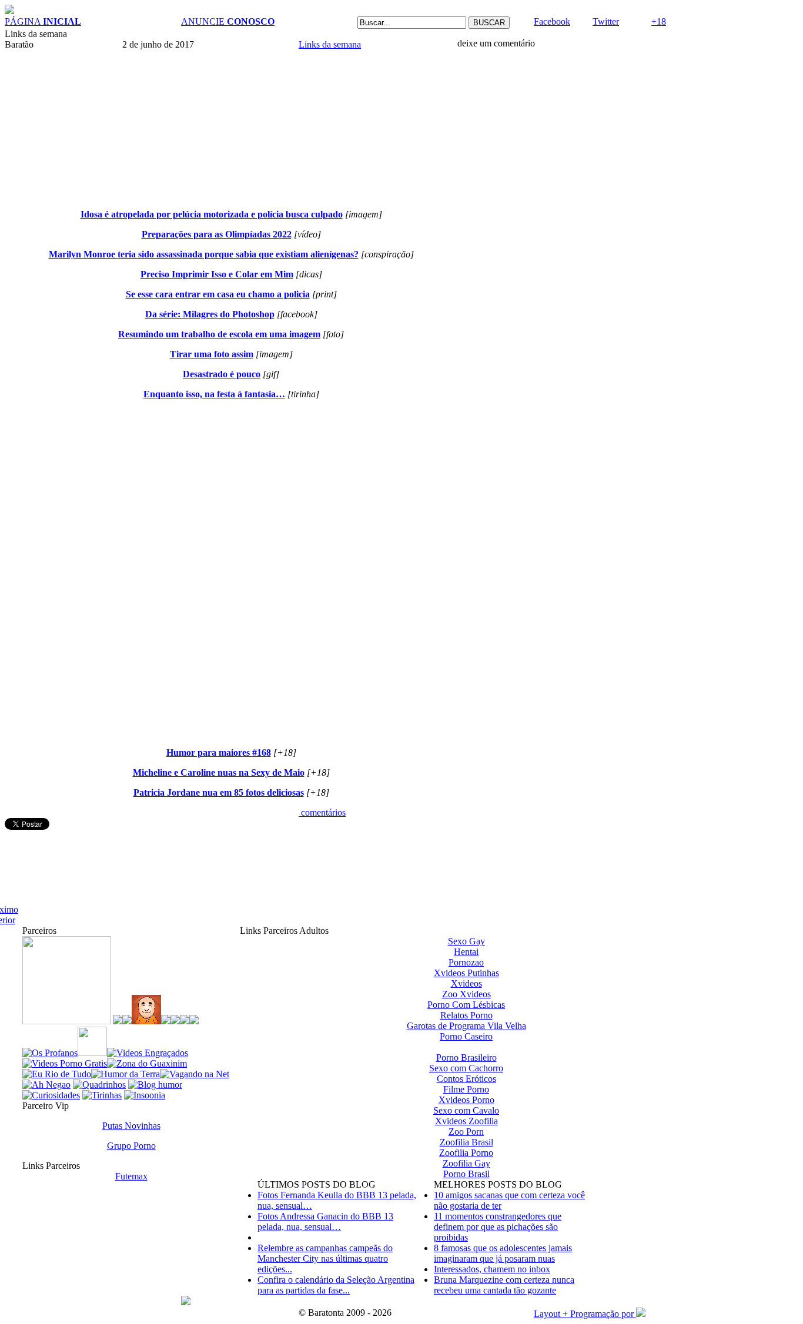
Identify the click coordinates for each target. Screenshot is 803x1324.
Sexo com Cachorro (466, 1068)
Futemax (131, 1176)
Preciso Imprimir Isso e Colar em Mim (216, 274)
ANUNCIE (228, 21)
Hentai (466, 952)
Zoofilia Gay (466, 1163)
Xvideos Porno (466, 1100)
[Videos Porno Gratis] (64, 1063)
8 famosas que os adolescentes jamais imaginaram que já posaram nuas (503, 1253)
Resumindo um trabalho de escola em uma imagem (219, 334)
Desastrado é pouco (221, 374)
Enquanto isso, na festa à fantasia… (214, 394)
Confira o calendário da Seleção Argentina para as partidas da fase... (335, 1285)
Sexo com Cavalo (466, 1110)
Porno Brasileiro (466, 1057)
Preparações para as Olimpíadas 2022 (217, 234)
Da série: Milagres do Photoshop (210, 314)
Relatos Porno (466, 1015)
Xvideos (466, 983)
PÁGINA (43, 21)
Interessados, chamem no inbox (492, 1269)
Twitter (606, 21)
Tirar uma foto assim (211, 354)
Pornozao (466, 962)
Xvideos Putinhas (466, 973)
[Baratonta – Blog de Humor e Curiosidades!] (9, 11)
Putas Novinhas (131, 1126)
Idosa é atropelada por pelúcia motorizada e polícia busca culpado (212, 214)
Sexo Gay (466, 941)
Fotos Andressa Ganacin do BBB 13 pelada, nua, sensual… (325, 1221)
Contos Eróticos (466, 1079)
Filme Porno (466, 1089)
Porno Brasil (466, 1174)
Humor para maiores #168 (218, 752)
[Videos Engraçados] (147, 1053)
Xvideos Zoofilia (466, 1121)
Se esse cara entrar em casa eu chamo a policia (218, 294)
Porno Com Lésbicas (466, 1005)
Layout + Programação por (585, 1314)
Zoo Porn (466, 1132)
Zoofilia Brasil (466, 1142)
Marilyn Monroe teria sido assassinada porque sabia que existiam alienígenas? (204, 254)
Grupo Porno (131, 1146)
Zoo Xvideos (466, 994)
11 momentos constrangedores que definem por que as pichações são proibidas (497, 1226)
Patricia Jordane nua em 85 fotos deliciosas (218, 792)
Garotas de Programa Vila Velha (466, 1026)
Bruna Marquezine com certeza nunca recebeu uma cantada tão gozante (504, 1285)
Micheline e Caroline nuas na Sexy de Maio (219, 772)
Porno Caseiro (466, 1036)
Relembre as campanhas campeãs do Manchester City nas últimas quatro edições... (325, 1258)
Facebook (552, 21)
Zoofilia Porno (466, 1153)
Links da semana (330, 44)
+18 (658, 21)
